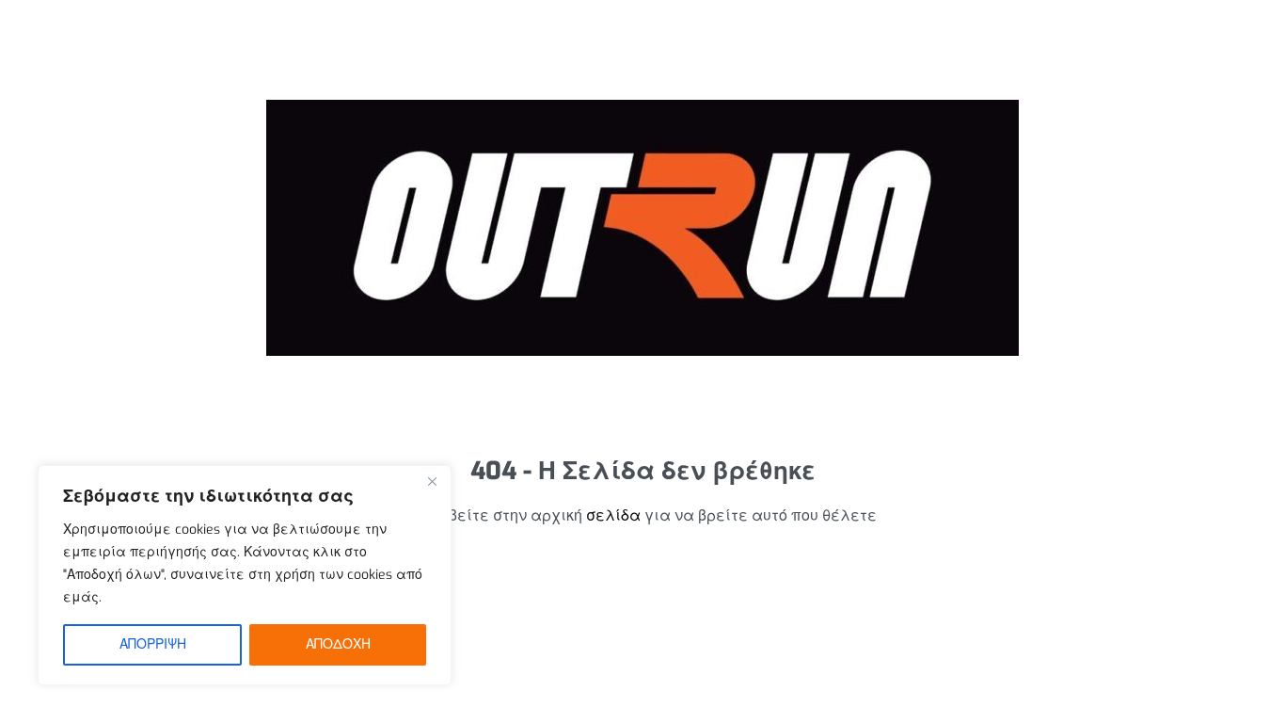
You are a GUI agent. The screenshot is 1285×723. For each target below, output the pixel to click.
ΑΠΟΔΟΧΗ (338, 644)
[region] (245, 575)
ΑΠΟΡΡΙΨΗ (152, 644)
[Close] (431, 481)
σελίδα (613, 515)
